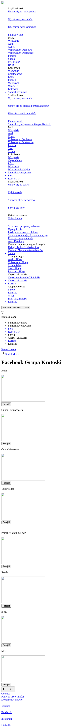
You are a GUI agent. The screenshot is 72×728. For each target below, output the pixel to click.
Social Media (12, 354)
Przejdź (6, 404)
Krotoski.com (8, 349)
